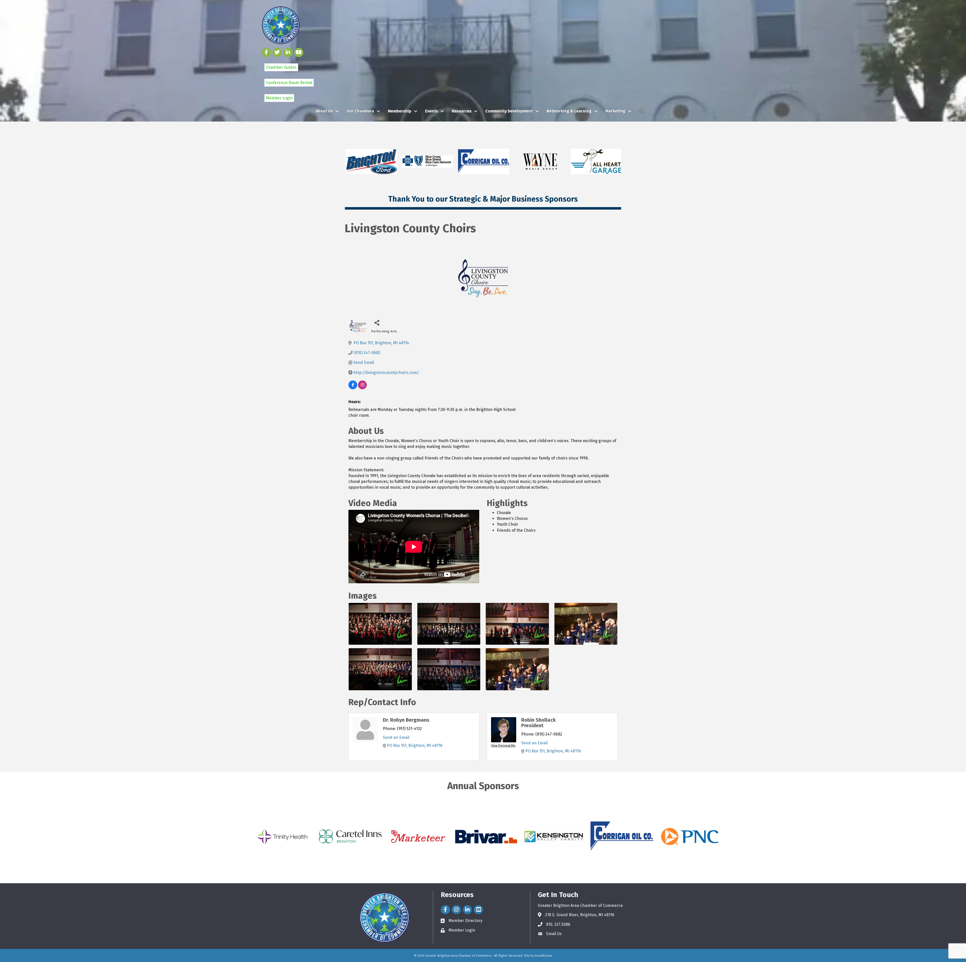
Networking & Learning (569, 111)
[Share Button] (376, 322)
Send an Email (396, 737)
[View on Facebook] (352, 388)
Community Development (509, 111)
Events (431, 111)
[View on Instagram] (362, 388)
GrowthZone (543, 955)
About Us (324, 111)
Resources (461, 111)
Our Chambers (360, 111)
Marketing (615, 111)
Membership (399, 111)
